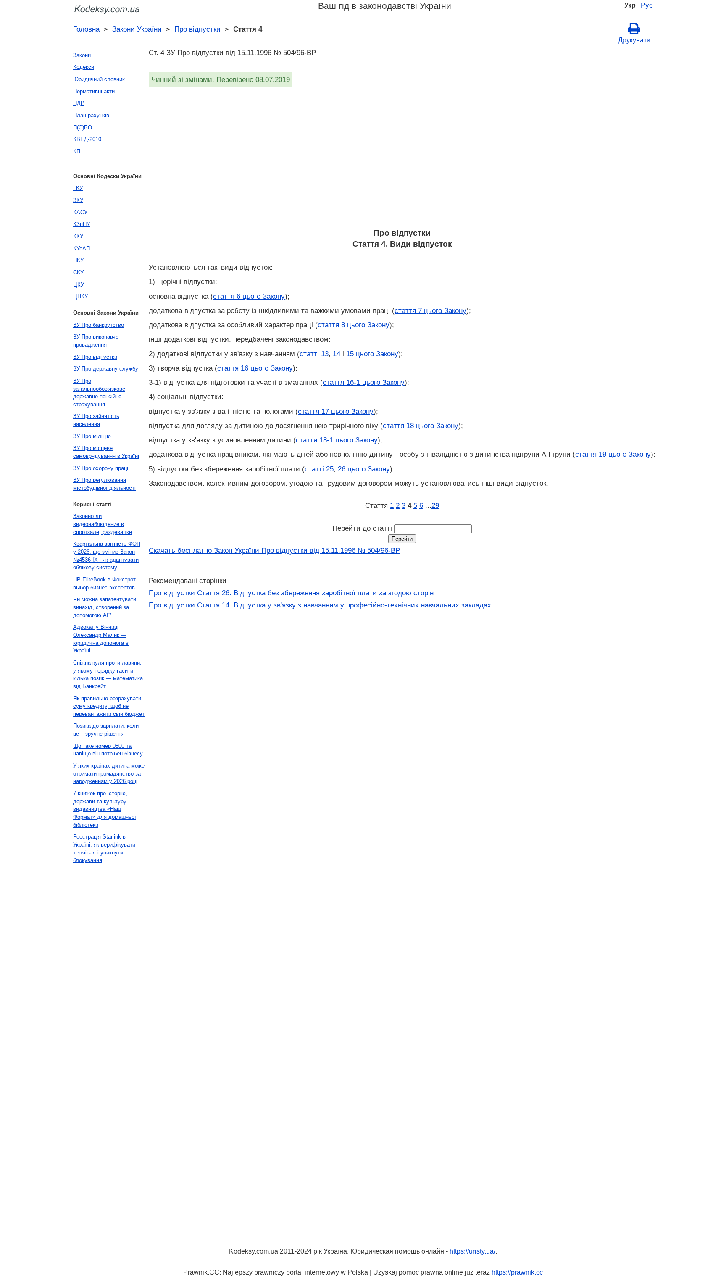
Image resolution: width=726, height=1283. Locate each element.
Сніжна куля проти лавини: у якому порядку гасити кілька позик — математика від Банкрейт (108, 674)
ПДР (78, 103)
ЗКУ (78, 200)
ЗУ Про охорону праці (100, 468)
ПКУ (78, 260)
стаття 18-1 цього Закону (337, 440)
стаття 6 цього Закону (249, 296)
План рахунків (91, 115)
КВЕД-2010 (87, 139)
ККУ (78, 236)
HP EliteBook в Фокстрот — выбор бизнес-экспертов (108, 583)
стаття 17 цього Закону (336, 411)
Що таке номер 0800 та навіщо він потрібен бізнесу (108, 750)
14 (336, 354)
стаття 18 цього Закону (420, 425)
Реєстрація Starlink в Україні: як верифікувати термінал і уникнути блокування (104, 848)
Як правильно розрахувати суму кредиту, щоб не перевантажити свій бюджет (109, 706)
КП (76, 151)
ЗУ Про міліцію (92, 436)
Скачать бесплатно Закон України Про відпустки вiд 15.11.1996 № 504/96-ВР (274, 550)
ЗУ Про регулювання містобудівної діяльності (104, 484)
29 (435, 505)
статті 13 (314, 354)
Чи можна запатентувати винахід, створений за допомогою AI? (104, 607)
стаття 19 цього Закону (613, 454)
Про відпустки (197, 29)
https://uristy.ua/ (472, 1251)
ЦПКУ (80, 296)
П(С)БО (82, 127)
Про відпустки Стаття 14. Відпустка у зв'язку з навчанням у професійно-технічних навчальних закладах (320, 605)
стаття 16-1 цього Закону (364, 382)
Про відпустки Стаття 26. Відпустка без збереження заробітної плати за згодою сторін (291, 593)
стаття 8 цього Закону (353, 325)
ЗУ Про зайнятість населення (96, 420)
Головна (86, 29)
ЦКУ (78, 284)
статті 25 (319, 469)
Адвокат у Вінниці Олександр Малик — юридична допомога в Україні (101, 639)
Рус (647, 5)
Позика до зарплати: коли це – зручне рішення (106, 730)
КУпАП (81, 248)
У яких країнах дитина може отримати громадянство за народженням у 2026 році (109, 773)
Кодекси (83, 67)
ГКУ (78, 188)
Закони (82, 55)
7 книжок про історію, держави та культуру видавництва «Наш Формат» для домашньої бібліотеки (104, 809)
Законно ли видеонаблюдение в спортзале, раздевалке (102, 524)
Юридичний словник (99, 79)
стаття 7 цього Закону (430, 310)
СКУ (78, 272)
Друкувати (634, 40)
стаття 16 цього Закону (255, 368)
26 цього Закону (364, 469)
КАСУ (80, 212)
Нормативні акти (94, 91)
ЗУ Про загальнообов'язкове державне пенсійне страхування (99, 393)
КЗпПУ (81, 224)
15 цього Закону (372, 354)
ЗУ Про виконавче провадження (95, 341)
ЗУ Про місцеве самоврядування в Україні (106, 452)
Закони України (137, 29)
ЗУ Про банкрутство (98, 325)
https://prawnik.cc (517, 1272)
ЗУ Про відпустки (95, 357)
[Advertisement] (401, 160)
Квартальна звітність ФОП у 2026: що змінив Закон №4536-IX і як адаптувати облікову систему (106, 556)
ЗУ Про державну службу (105, 368)
